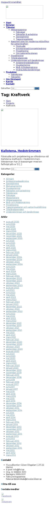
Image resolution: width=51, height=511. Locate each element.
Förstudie (20, 46)
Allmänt (10, 179)
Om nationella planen (27, 53)
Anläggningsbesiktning (27, 63)
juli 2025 (10, 241)
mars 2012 (11, 455)
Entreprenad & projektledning (31, 48)
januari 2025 (12, 255)
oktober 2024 (13, 262)
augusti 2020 (12, 351)
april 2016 (10, 394)
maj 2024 (10, 269)
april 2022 (11, 318)
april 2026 (11, 229)
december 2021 (13, 323)
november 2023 (14, 281)
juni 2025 (10, 243)
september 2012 (14, 448)
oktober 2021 (12, 328)
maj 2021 (10, 332)
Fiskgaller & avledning (27, 34)
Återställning (22, 37)
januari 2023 (12, 304)
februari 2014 (12, 422)
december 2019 (13, 370)
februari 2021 (12, 339)
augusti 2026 (12, 222)
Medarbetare (12, 198)
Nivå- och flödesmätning (18, 202)
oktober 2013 (12, 431)
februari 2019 (12, 375)
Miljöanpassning (19, 30)
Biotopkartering (14, 186)
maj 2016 (10, 391)
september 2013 (14, 434)
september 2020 (14, 349)
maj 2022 (10, 316)
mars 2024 (11, 273)
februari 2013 (12, 441)
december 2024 (14, 257)
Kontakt (10, 84)
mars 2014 (11, 420)
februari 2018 (12, 382)
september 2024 (14, 264)
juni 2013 (10, 438)
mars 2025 (11, 250)
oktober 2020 (13, 347)
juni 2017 (10, 387)
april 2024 (11, 271)
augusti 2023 (12, 288)
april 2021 (10, 335)
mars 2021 (11, 337)
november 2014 (13, 405)
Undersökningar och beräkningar (27, 60)
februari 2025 (12, 252)
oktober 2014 (12, 408)
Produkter (11, 72)
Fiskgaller (15, 77)
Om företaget (13, 79)
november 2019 (13, 372)
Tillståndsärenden (15, 209)
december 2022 (14, 306)
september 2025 (14, 238)
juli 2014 (10, 413)
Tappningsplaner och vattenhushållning (26, 207)
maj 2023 (10, 295)
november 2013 (13, 429)
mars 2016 (11, 396)
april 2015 (10, 401)
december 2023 (14, 278)
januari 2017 (12, 389)
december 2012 (13, 443)
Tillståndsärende (19, 58)
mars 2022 (11, 321)
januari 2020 (12, 368)
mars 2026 (11, 231)
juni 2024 (10, 266)
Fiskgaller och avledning (18, 191)
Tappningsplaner (24, 39)
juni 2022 (10, 314)
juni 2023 (10, 292)
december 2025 (14, 233)
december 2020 (14, 342)
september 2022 (14, 311)
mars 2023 (11, 299)
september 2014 (14, 410)
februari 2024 (13, 276)
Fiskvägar (20, 32)
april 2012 (10, 453)
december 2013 (13, 427)
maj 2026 (10, 226)
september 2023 (14, 285)
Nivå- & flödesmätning (27, 67)
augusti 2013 (12, 436)
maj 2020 (10, 358)
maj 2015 (10, 398)
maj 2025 (10, 245)
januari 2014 (12, 424)
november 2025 (14, 236)
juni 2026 (10, 224)
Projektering (22, 51)
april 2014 (10, 417)
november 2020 (14, 344)
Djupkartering (23, 65)
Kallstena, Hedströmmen (21, 151)
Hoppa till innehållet (11, 2)
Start (8, 22)
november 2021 (13, 325)
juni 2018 (10, 380)
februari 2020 (13, 365)
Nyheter (10, 25)
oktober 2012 (12, 446)
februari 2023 (13, 302)
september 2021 (14, 330)
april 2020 (11, 361)
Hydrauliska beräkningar (28, 70)
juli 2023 (10, 290)
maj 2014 (10, 415)
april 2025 (11, 248)
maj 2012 (10, 450)
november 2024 (14, 259)
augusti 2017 (12, 384)
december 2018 (14, 377)
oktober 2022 (13, 309)
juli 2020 (10, 354)
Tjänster (10, 27)
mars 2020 (11, 363)
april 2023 (11, 297)
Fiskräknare (16, 74)
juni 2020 (10, 356)
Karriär (9, 81)
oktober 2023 (13, 283)
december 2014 (13, 403)
